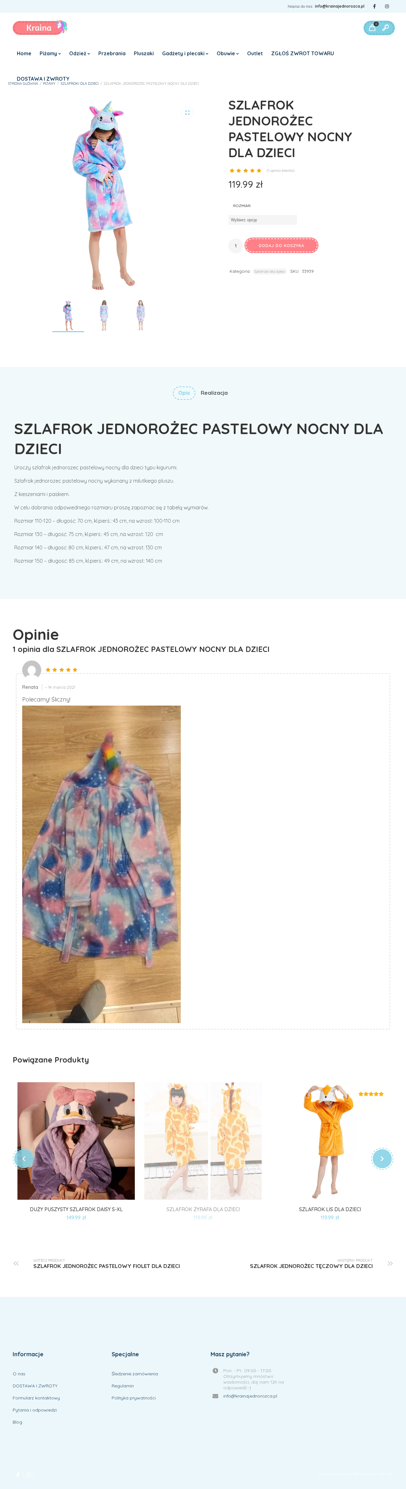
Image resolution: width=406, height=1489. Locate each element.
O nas (19, 1374)
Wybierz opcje (68, 1192)
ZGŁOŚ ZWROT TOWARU (302, 53)
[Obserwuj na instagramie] (387, 6)
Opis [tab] (184, 392)
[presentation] (23, 1158)
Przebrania (112, 53)
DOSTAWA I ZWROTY (43, 79)
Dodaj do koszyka (281, 245)
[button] (187, 112)
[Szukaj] (385, 28)
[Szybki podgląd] (83, 1192)
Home (24, 53)
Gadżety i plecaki (183, 53)
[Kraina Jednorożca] (40, 28)
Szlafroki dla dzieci (80, 83)
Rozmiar (242, 205)
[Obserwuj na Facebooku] (374, 6)
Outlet (255, 53)
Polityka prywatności (134, 1398)
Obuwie (226, 53)
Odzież (77, 53)
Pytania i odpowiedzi (35, 1410)
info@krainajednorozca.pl (339, 6)
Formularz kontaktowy (36, 1398)
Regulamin (123, 1386)
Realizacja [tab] (214, 392)
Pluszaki (144, 53)
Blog (17, 1422)
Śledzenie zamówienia (135, 1374)
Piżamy (48, 53)
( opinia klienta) (280, 170)
